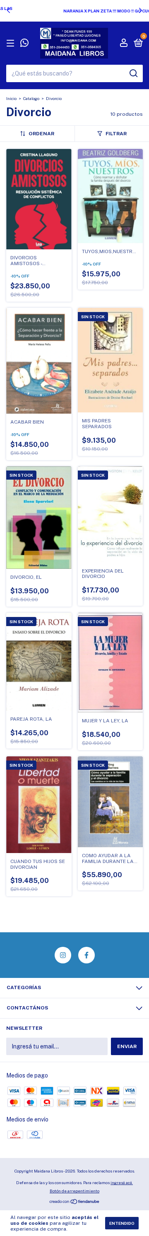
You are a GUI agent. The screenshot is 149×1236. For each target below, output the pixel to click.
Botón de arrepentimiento (74, 1190)
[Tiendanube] (75, 1202)
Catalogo (31, 98)
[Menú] (11, 44)
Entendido (122, 1223)
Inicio (11, 98)
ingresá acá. (122, 1182)
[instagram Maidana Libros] (63, 955)
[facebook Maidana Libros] (86, 955)
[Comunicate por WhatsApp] (24, 44)
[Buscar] (133, 73)
